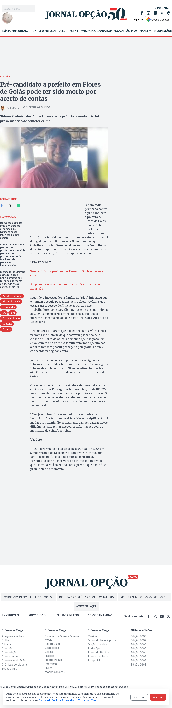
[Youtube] (155, 13)
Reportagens (148, 30)
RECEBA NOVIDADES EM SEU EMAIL (144, 597)
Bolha (5, 640)
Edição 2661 (138, 664)
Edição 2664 (139, 652)
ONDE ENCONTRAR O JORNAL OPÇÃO (28, 597)
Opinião (164, 30)
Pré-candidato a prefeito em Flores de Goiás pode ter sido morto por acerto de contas (50, 91)
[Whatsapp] (168, 13)
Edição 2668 (138, 636)
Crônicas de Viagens (15, 664)
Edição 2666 (138, 644)
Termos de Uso (87, 700)
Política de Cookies (50, 700)
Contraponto (10, 656)
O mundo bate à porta (102, 640)
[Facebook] (141, 13)
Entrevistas (82, 30)
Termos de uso (67, 615)
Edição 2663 (138, 656)
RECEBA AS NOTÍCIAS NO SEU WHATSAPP (86, 597)
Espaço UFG (10, 668)
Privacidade (37, 615)
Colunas (33, 30)
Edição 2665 (138, 648)
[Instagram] (148, 13)
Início (6, 30)
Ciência (6, 644)
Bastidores (64, 30)
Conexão (7, 648)
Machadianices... (55, 672)
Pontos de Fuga (98, 656)
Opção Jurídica (97, 644)
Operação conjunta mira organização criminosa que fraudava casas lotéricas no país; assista (11, 230)
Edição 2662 (138, 660)
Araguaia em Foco (13, 636)
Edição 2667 (138, 640)
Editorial (19, 30)
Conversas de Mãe (14, 660)
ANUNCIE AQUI (86, 606)
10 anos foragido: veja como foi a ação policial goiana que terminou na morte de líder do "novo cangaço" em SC (12, 280)
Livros (48, 668)
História (49, 655)
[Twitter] (162, 13)
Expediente (11, 615)
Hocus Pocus (53, 659)
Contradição (9, 652)
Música (92, 636)
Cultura (99, 30)
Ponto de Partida (98, 652)
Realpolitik (94, 660)
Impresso (47, 30)
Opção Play (129, 30)
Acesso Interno (100, 615)
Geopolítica (52, 647)
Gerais (49, 651)
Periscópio (94, 648)
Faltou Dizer (52, 643)
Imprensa (113, 30)
